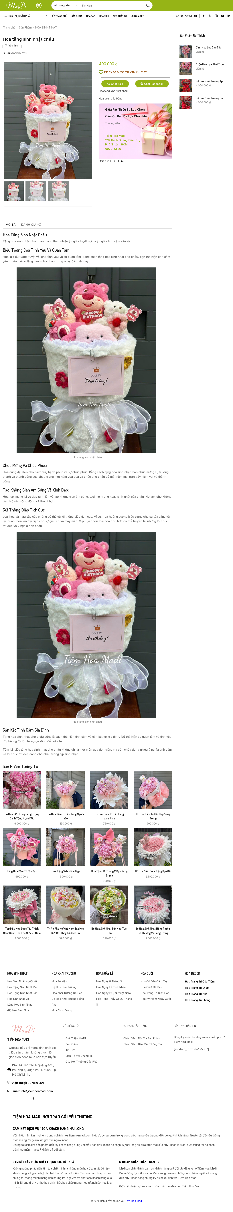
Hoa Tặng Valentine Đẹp (66, 871)
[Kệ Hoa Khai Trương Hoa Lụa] (185, 102)
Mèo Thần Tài (120, 15)
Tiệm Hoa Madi (133, 1201)
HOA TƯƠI (104, 15)
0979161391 (27, 1083)
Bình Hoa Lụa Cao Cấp (208, 47)
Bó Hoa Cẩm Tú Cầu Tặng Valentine (109, 816)
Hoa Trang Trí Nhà (196, 994)
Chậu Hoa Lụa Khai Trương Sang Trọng (211, 64)
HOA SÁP (90, 15)
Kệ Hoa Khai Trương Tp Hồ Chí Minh (211, 81)
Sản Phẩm (77, 15)
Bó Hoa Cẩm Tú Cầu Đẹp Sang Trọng (153, 816)
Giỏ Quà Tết (137, 15)
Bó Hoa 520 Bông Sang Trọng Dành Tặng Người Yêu (22, 816)
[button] (115, 84)
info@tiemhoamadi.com (32, 1091)
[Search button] (148, 5)
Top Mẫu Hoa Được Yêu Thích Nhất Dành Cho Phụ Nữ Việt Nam (22, 931)
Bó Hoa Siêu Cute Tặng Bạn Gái (153, 871)
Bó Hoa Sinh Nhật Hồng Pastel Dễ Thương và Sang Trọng (153, 931)
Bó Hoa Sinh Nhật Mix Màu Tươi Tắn (109, 931)
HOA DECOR (192, 973)
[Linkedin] (229, 16)
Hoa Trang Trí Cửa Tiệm (200, 981)
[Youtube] (222, 16)
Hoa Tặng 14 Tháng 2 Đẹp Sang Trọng (109, 873)
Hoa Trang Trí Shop (197, 987)
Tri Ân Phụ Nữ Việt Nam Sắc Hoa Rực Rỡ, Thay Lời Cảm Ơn (65, 931)
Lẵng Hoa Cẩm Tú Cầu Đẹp (22, 871)
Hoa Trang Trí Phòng (197, 1000)
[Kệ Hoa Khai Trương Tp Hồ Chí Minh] (185, 85)
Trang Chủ (61, 15)
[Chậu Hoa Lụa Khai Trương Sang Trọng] (185, 68)
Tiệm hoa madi (18, 1039)
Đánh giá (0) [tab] (31, 224)
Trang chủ (9, 27)
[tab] (10, 225)
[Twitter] (210, 16)
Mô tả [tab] (10, 224)
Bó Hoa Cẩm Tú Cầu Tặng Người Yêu (66, 816)
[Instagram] (216, 16)
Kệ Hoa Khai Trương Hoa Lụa (211, 98)
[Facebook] (203, 16)
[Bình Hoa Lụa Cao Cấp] (185, 51)
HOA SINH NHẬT (46, 27)
